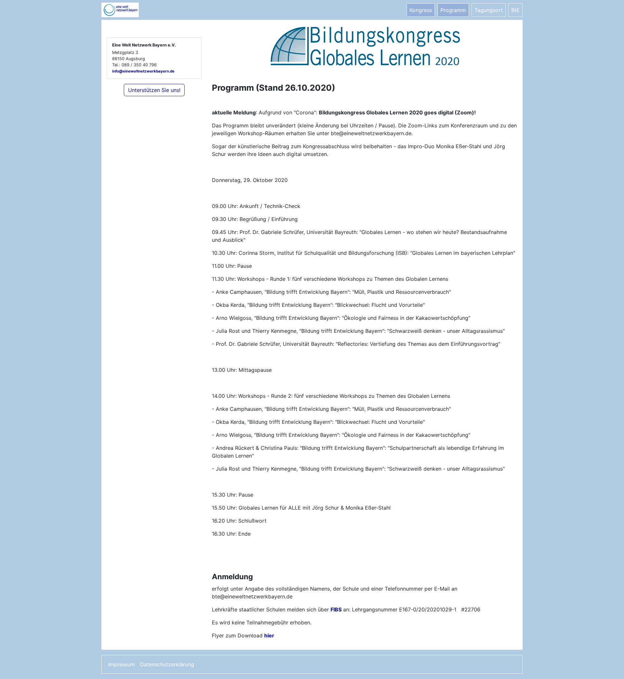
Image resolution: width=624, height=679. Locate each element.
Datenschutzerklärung (167, 664)
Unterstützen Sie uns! (154, 90)
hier (269, 635)
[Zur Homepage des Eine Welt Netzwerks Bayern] (127, 10)
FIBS (336, 609)
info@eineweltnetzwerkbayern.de (143, 71)
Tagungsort (488, 10)
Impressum (121, 664)
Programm (453, 10)
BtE (515, 10)
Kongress (421, 10)
